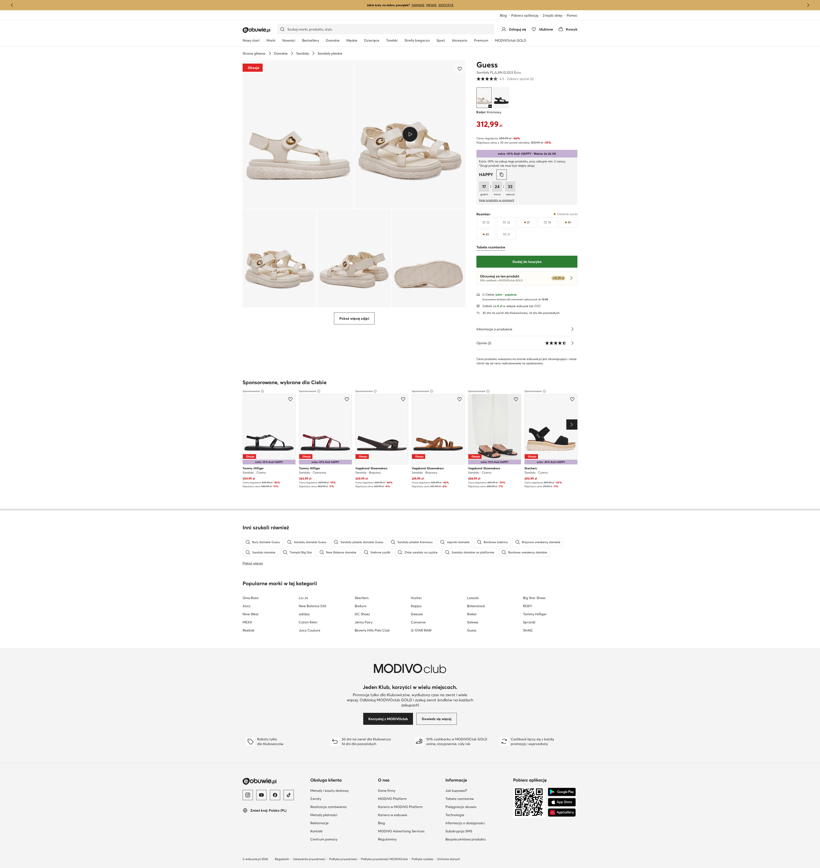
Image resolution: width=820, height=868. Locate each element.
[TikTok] (289, 795)
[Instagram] (248, 795)
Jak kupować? (456, 790)
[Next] (571, 424)
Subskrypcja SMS (458, 831)
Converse (418, 622)
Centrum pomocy (323, 839)
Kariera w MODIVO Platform (400, 807)
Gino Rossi (251, 598)
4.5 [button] (504, 79)
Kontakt (316, 831)
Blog (503, 15)
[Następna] (808, 5)
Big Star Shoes (534, 598)
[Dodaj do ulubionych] (460, 69)
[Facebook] (275, 795)
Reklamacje (319, 823)
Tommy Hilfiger (535, 614)
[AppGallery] (562, 812)
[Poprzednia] (12, 5)
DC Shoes (362, 614)
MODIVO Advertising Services (401, 831)
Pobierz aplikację (524, 15)
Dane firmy (386, 790)
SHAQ (527, 630)
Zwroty (315, 799)
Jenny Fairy (363, 622)
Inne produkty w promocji (496, 200)
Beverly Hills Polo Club (372, 630)
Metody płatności (323, 815)
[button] (298, 134)
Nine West (251, 614)
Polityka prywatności (343, 859)
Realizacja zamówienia (328, 807)
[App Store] (562, 802)
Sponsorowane (251, 391)
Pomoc (572, 15)
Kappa (416, 606)
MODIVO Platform (392, 799)
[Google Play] (562, 792)
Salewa (472, 622)
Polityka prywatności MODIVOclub (384, 859)
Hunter (416, 598)
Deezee (417, 614)
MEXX (247, 622)
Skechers (362, 598)
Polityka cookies (422, 859)
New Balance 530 (312, 606)
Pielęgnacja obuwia (460, 807)
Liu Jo (303, 598)
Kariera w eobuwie (392, 815)
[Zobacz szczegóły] (572, 329)
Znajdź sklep (552, 15)
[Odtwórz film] (410, 134)
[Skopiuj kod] (501, 174)
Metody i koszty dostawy (329, 790)
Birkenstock (476, 606)
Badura (360, 606)
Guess (487, 64)
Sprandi (529, 622)
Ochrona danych (448, 859)
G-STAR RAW (421, 630)
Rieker (472, 614)
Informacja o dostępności (465, 823)
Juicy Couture (309, 630)
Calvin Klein (308, 622)
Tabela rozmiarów (459, 799)
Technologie (454, 815)
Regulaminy (387, 839)
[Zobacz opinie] (572, 343)
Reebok (248, 630)
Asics (246, 606)
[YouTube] (261, 795)
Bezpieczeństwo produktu (465, 839)
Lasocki (473, 598)
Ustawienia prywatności (309, 859)
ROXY (527, 606)
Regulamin (282, 859)
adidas (304, 614)
